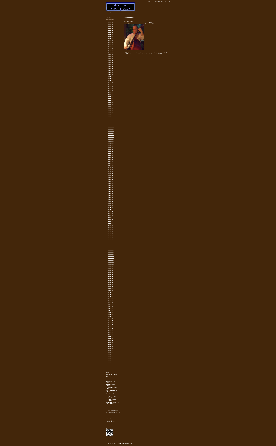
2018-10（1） (111, 189)
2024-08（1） (111, 62)
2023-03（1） (110, 92)
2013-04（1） (111, 306)
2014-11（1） (111, 272)
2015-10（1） (110, 254)
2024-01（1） (111, 74)
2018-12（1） (111, 185)
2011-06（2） (111, 346)
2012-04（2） (111, 328)
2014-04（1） (111, 286)
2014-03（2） (111, 288)
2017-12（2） (110, 207)
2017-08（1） (111, 213)
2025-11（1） (110, 36)
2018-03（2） (111, 201)
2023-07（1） (110, 84)
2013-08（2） (111, 298)
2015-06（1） (111, 262)
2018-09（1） (111, 191)
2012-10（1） (110, 316)
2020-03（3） (110, 161)
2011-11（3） (110, 338)
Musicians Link (110, 393)
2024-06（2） (111, 66)
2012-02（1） (110, 332)
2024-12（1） (111, 54)
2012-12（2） (110, 312)
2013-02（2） (110, 310)
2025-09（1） (111, 40)
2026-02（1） (111, 30)
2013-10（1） (110, 296)
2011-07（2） (110, 344)
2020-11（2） (110, 145)
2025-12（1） (110, 34)
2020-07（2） (110, 153)
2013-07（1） (110, 300)
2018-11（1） (111, 187)
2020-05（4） (111, 157)
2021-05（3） (110, 133)
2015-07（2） (110, 260)
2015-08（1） (111, 258)
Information (109, 376)
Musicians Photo (110, 370)
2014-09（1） (111, 276)
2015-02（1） (110, 268)
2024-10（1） (111, 58)
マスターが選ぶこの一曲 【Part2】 (111, 391)
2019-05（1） (111, 177)
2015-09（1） (111, 256)
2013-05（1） (110, 304)
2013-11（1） (110, 294)
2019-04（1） (111, 179)
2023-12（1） (110, 76)
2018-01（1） (111, 205)
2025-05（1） (110, 46)
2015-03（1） (110, 266)
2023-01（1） (110, 94)
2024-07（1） (111, 64)
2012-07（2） (110, 322)
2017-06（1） (111, 215)
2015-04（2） (111, 264)
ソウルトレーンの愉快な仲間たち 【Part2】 (112, 400)
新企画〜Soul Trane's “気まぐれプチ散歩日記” (113, 403)
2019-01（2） (111, 183)
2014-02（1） (111, 290)
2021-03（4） (111, 137)
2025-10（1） (110, 38)
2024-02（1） (111, 72)
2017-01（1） (110, 223)
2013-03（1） (110, 308)
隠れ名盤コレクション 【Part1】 (111, 382)
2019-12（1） (111, 167)
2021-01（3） (110, 141)
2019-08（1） (111, 175)
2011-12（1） (110, 336)
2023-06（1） (111, 86)
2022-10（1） (110, 100)
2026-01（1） (111, 32)
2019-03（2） (111, 181)
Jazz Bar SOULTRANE (115, 443)
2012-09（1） (111, 318)
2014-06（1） (111, 282)
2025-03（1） (110, 50)
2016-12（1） (111, 225)
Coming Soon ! (110, 19)
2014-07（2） (111, 280)
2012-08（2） (111, 320)
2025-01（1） (110, 52)
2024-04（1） (111, 68)
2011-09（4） (111, 340)
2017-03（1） (110, 221)
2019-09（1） (111, 173)
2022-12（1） (110, 96)
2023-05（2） (110, 88)
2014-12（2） (111, 270)
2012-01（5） (110, 334)
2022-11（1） (110, 98)
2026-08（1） (111, 22)
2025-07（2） (110, 44)
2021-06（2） (111, 131)
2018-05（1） (111, 199)
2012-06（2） (111, 324)
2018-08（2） (111, 193)
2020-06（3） (111, 155)
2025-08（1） (111, 42)
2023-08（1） (111, 82)
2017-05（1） (110, 217)
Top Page (108, 17)
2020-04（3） (111, 159)
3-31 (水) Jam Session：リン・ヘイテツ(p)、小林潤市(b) (139, 22)
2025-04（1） (111, 48)
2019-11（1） (111, 169)
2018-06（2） (111, 197)
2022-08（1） (111, 104)
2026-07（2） (111, 24)
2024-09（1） (111, 60)
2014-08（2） (111, 278)
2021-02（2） (110, 139)
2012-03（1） (110, 330)
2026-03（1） (111, 28)
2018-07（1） (111, 195)
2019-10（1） (111, 171)
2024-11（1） (111, 56)
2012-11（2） (110, 314)
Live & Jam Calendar (111, 374)
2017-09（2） (111, 211)
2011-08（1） (111, 342)
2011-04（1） (111, 348)
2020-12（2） (110, 143)
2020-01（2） (110, 165)
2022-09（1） (111, 102)
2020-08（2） (111, 151)
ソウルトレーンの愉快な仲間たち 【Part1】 (112, 397)
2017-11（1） (110, 209)
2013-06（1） (111, 302)
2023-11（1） (110, 78)
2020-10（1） (110, 147)
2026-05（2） (111, 26)
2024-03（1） (111, 70)
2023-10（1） (110, 80)
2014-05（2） (111, 284)
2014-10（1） (111, 274)
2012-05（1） (110, 326)
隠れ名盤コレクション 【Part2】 (111, 385)
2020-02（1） (110, 163)
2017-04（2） (111, 219)
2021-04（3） (111, 135)
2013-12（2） (110, 292)
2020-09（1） (111, 149)
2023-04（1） (111, 90)
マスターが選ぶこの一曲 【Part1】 (111, 388)
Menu (107, 372)
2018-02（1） (111, 203)
